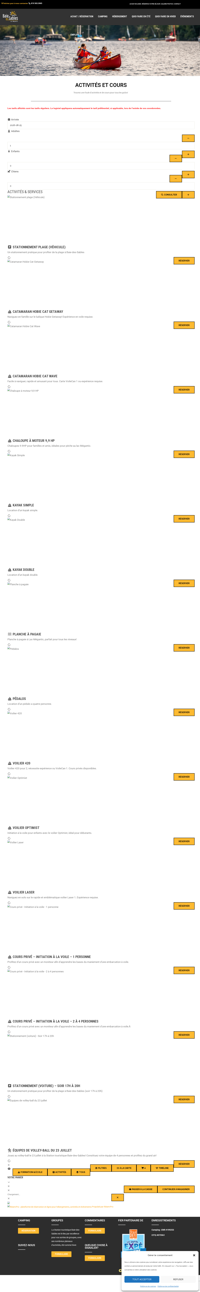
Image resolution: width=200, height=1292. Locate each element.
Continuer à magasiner (176, 1189)
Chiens (15, 171)
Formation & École (31, 1172)
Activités (60, 1172)
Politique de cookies (148, 1286)
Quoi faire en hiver (165, 16)
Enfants (15, 151)
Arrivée (15, 119)
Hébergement (119, 16)
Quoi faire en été (141, 16)
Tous (82, 1172)
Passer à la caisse (141, 1189)
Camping (102, 16)
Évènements (187, 16)
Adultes (15, 131)
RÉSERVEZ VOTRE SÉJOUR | (151, 4)
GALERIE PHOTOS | (167, 4)
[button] (194, 1255)
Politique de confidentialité (168, 1286)
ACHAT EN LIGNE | (136, 4)
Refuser (178, 1279)
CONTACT (177, 4)
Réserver (184, 261)
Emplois (74, 34)
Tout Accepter (141, 1279)
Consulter (170, 195)
